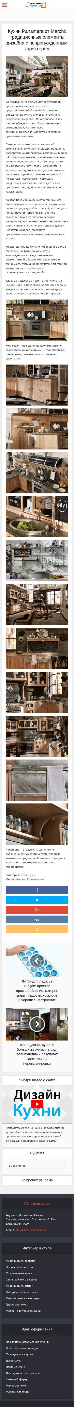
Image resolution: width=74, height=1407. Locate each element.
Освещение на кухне (19, 1354)
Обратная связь (37, 1203)
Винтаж (20, 879)
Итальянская (35, 879)
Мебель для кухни (17, 1391)
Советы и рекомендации (22, 1348)
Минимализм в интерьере (22, 1298)
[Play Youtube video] (37, 1104)
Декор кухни (14, 1360)
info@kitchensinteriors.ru (30, 1229)
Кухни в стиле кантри (19, 1285)
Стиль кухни (28, 874)
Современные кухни (19, 1273)
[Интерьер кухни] (37, 4)
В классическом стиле (20, 1267)
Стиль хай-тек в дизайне (21, 1279)
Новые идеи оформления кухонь (27, 1341)
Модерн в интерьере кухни (23, 1310)
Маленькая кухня (17, 1385)
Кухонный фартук (17, 1379)
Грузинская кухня (17, 1304)
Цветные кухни (15, 1366)
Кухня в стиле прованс (20, 1260)
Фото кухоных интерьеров (22, 1373)
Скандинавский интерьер (22, 1292)
